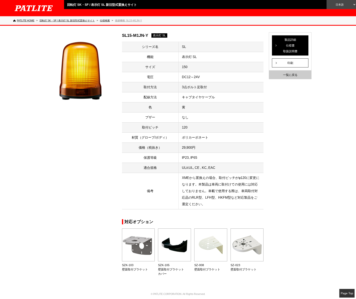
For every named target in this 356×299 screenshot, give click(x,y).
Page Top (347, 293)
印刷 (290, 63)
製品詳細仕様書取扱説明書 (290, 45)
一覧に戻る (290, 74)
